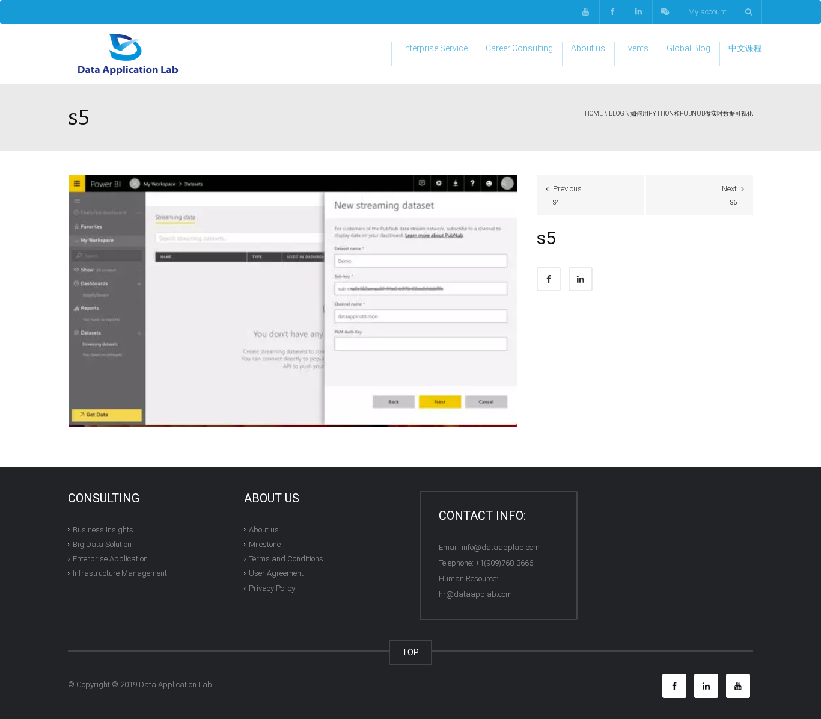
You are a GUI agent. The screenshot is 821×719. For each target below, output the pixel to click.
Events (636, 48)
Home (594, 113)
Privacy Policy (272, 588)
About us (588, 48)
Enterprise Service (434, 48)
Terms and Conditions (286, 558)
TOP (410, 652)
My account (707, 11)
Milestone (265, 544)
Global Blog (688, 48)
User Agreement (276, 573)
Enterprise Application (110, 558)
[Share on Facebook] (549, 279)
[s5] (293, 300)
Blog (616, 113)
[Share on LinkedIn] (581, 279)
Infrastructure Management (120, 573)
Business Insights (103, 529)
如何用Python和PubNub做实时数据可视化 (691, 113)
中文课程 (745, 48)
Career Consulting (519, 48)
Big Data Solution (102, 544)
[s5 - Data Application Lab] (128, 53)
